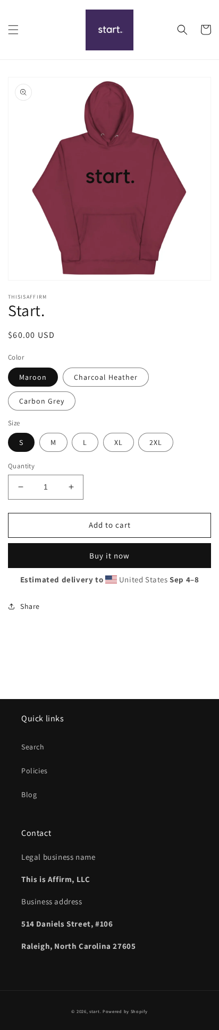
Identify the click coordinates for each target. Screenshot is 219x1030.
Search (33, 747)
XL (118, 442)
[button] (13, 29)
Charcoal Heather (106, 377)
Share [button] (30, 606)
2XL (155, 442)
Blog (29, 794)
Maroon (33, 377)
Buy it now (109, 556)
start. (95, 1011)
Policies (34, 770)
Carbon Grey (41, 401)
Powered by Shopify (125, 1011)
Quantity (21, 465)
